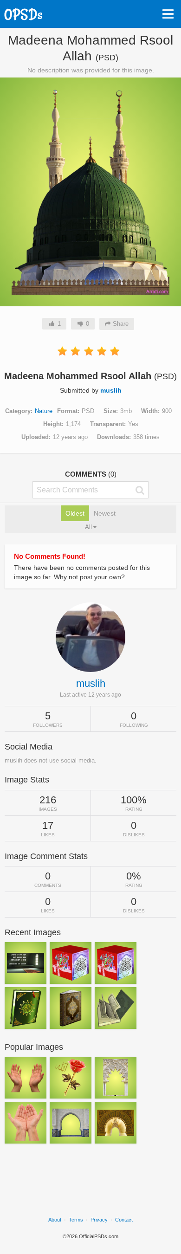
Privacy (99, 1219)
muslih (111, 390)
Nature (43, 410)
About (54, 1219)
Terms (76, 1219)
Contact (124, 1219)
